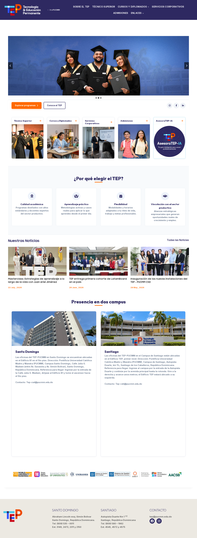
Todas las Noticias (178, 240)
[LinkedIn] (182, 105)
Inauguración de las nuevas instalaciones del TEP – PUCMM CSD (159, 280)
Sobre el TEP (81, 6)
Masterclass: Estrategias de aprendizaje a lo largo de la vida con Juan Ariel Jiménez (36, 280)
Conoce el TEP (54, 105)
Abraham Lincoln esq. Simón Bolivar (73, 518)
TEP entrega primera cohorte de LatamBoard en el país (98, 280)
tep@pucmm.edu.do (161, 516)
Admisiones (120, 13)
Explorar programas (25, 105)
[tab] (96, 98)
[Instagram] (169, 105)
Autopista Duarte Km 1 (118, 518)
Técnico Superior (103, 6)
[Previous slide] (10, 65)
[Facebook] (176, 105)
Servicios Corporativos (168, 6)
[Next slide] (186, 65)
